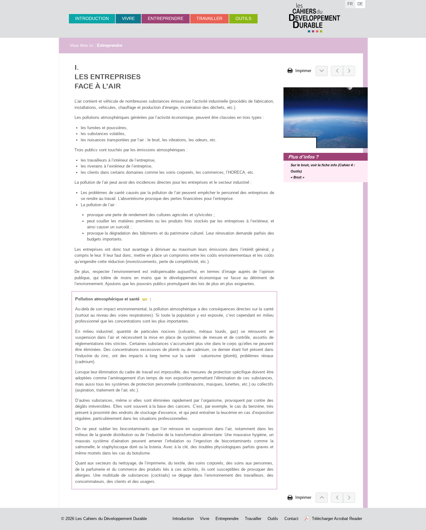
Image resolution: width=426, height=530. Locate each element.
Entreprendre (165, 18)
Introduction (92, 18)
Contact (291, 518)
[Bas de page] (322, 71)
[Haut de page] (322, 498)
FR (350, 4)
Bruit (298, 177)
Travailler (209, 18)
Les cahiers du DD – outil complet (314, 18)
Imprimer (302, 70)
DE (360, 4)
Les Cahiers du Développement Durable (111, 518)
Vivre (128, 18)
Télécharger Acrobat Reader (337, 518)
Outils (243, 18)
